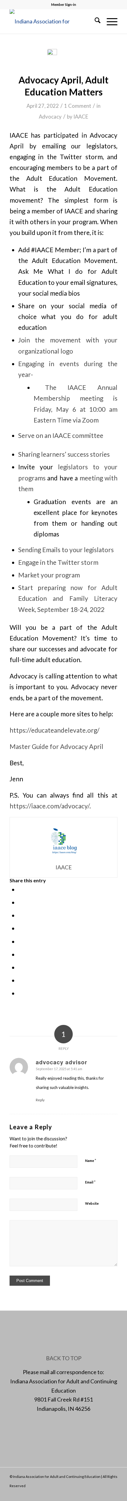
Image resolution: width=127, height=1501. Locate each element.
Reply (40, 1100)
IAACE (80, 116)
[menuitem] (94, 21)
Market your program (49, 575)
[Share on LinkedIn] (20, 941)
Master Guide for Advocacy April (56, 746)
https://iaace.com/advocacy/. (50, 806)
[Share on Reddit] (20, 980)
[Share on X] (20, 902)
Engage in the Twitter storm (59, 562)
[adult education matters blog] (63, 57)
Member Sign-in (63, 4)
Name (90, 1160)
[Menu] (108, 21)
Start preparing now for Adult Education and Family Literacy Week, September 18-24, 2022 (68, 598)
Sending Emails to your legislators (66, 549)
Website (92, 1203)
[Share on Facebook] (20, 889)
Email (90, 1181)
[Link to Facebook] (85, 1493)
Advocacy (50, 116)
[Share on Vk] (20, 967)
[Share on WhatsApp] (20, 915)
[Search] (94, 21)
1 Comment (77, 106)
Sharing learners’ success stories (64, 454)
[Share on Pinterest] (20, 928)
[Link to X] (94, 1493)
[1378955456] (53, 21)
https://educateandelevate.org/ (55, 730)
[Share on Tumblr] (20, 954)
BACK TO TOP (63, 1358)
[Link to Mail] (103, 1493)
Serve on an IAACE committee (60, 435)
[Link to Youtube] (112, 1493)
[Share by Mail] (20, 993)
